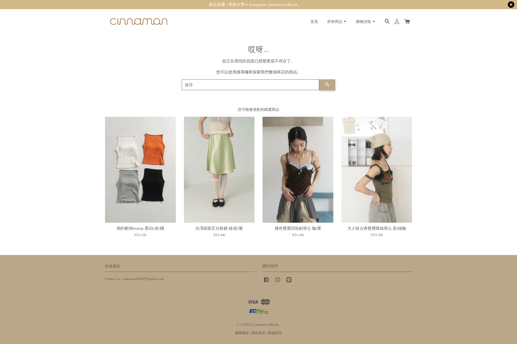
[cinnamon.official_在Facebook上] (266, 282)
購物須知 (364, 21)
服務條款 (242, 333)
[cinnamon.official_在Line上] (289, 282)
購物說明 (275, 333)
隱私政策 (258, 333)
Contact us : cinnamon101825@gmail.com (134, 278)
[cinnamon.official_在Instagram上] (277, 282)
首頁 (314, 21)
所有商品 (335, 21)
